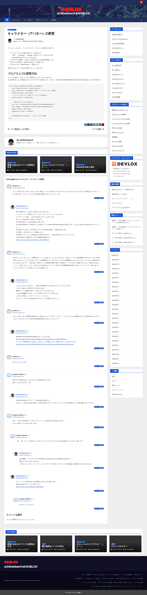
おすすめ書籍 (116, 97)
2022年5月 (115, 341)
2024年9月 (115, 273)
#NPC (36, 41)
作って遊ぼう (116, 70)
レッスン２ (133, 586)
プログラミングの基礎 (119, 114)
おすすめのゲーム (117, 48)
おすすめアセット (117, 74)
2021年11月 (115, 350)
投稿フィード (116, 385)
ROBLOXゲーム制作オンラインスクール (111, 586)
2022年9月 (115, 327)
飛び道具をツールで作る (119, 194)
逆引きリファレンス (42, 20)
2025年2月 (115, 255)
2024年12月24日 (48, 549)
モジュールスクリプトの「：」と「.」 (56, 166)
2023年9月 (115, 305)
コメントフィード (117, 390)
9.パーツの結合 (116, 233)
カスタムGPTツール (118, 83)
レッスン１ (125, 586)
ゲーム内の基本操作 (118, 43)
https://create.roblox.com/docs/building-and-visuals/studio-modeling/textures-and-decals (45, 344)
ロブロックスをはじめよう (120, 39)
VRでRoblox (116, 52)
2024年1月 (115, 291)
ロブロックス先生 (117, 146)
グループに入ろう (117, 92)
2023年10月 (115, 300)
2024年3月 (115, 287)
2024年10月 (116, 269)
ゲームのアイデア (117, 88)
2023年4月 (115, 323)
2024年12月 (115, 260)
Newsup (29, 580)
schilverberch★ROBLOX (73, 13)
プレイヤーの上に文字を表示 (121, 207)
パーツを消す (97, 129)
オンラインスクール (118, 150)
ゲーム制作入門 (116, 65)
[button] (141, 20)
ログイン (23, 519)
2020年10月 (115, 354)
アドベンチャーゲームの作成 (121, 119)
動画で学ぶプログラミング (120, 110)
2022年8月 (115, 332)
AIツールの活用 (117, 141)
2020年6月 (115, 363)
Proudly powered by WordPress (12, 580)
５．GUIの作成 (116, 238)
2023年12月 (115, 296)
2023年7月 (115, 314)
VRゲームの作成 (117, 128)
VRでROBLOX (78, 578)
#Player (40, 41)
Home (82, 574)
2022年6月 (115, 336)
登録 (113, 376)
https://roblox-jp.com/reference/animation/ (30, 487)
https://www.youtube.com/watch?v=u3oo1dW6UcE (32, 240)
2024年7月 (115, 278)
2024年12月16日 (82, 549)
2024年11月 (115, 264)
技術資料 (53, 20)
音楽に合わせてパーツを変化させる (21, 166)
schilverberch (20, 39)
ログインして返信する (99, 198)
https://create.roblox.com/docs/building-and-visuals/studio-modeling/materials (41, 339)
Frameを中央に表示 (85, 167)
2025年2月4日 (13, 549)
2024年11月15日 (117, 549)
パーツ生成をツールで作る (19, 129)
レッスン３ (140, 586)
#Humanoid (29, 41)
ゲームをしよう (16, 20)
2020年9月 (115, 359)
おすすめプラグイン (118, 79)
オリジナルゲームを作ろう (108, 578)
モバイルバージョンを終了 (73, 592)
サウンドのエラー (117, 203)
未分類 (43, 543)
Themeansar (36, 580)
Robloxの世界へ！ (117, 34)
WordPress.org (117, 394)
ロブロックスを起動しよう (114, 574)
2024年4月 (115, 282)
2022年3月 (115, 345)
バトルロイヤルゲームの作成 (121, 123)
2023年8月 (115, 309)
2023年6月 (115, 318)
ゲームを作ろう (28, 20)
